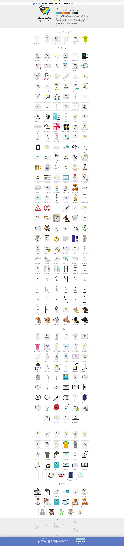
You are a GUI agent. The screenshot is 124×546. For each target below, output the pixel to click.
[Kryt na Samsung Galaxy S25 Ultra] (38, 295)
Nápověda (74, 528)
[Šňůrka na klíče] (66, 72)
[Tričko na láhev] (57, 194)
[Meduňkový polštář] (66, 133)
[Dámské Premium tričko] (57, 332)
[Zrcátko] (38, 393)
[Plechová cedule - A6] (48, 194)
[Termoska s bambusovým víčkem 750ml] (76, 92)
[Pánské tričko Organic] (66, 430)
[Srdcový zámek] (57, 163)
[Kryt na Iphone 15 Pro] (38, 285)
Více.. (36, 529)
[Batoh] (38, 363)
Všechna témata (56, 535)
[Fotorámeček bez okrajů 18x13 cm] (66, 234)
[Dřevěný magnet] (66, 305)
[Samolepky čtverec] (85, 72)
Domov (36, 528)
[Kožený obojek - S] (85, 305)
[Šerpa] (57, 204)
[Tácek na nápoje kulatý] (76, 123)
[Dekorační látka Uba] (38, 224)
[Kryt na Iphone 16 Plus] (57, 275)
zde (59, 542)
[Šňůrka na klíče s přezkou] (66, 204)
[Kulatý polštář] (48, 133)
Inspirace (51, 3)
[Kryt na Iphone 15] (85, 275)
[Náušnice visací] (48, 383)
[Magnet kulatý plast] (85, 204)
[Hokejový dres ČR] (62, 471)
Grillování (55, 525)
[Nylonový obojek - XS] (66, 214)
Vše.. (45, 529)
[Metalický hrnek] (38, 163)
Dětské (46, 524)
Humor (46, 526)
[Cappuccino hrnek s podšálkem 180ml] (76, 72)
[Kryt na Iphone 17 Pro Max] (85, 265)
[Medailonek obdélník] (48, 373)
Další (45, 528)
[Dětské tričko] (86, 35)
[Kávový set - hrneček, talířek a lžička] (57, 143)
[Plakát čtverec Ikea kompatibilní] (57, 153)
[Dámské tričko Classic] (48, 35)
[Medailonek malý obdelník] (66, 403)
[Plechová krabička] (48, 498)
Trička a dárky (44, 3)
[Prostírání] (48, 214)
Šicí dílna (36, 524)
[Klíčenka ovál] (66, 363)
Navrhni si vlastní (58, 3)
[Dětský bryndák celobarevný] (43, 508)
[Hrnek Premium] (57, 35)
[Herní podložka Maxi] (38, 123)
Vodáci (55, 524)
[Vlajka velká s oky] (66, 92)
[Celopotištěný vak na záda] (66, 373)
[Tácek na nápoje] (57, 214)
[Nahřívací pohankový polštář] (85, 403)
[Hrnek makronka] (48, 143)
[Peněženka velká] (57, 383)
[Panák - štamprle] (48, 234)
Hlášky (46, 525)
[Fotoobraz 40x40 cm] (66, 82)
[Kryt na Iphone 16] (48, 275)
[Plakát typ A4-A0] (57, 82)
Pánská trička (37, 523)
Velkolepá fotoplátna (57, 529)
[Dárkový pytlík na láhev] (85, 234)
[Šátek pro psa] (85, 92)
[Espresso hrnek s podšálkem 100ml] (48, 82)
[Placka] (85, 62)
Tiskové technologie (75, 530)
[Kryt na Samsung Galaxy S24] (57, 295)
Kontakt (82, 3)
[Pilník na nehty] (85, 383)
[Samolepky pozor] (38, 204)
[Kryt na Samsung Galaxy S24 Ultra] (76, 295)
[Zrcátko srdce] (48, 393)
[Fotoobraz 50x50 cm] (66, 153)
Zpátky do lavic (56, 523)
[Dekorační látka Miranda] (85, 373)
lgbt (57, 26)
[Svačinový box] (66, 143)
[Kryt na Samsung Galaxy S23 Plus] (38, 305)
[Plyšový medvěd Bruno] (76, 498)
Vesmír (55, 533)
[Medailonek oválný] (57, 373)
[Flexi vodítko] (76, 143)
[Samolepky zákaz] (48, 204)
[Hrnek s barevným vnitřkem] (66, 62)
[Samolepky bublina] (76, 204)
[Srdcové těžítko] (85, 123)
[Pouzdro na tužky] (66, 498)
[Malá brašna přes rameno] (76, 363)
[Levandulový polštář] (76, 224)
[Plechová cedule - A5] (85, 133)
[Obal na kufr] (38, 143)
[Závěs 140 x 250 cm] (48, 265)
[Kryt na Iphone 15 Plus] (48, 285)
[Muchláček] (80, 508)
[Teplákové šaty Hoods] (38, 373)
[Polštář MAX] (76, 62)
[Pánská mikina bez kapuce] (80, 471)
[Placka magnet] (48, 72)
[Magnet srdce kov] (66, 163)
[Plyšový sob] (48, 224)
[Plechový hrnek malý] (38, 92)
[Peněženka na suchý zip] (76, 383)
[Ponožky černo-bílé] (85, 363)
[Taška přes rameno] (66, 393)
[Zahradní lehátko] (38, 265)
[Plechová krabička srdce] (76, 214)
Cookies (74, 532)
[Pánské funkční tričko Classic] (85, 430)
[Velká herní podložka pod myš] (48, 153)
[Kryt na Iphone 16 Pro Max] (76, 275)
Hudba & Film (47, 527)
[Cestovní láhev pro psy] (57, 305)
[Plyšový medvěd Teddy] (85, 498)
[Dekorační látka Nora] (38, 383)
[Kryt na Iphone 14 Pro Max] (76, 285)
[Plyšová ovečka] (76, 163)
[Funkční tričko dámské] (76, 393)
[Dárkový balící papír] (57, 123)
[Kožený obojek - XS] (76, 305)
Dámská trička (37, 526)
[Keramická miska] (66, 224)
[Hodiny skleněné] (76, 153)
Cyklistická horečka (57, 527)
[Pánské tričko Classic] (38, 35)
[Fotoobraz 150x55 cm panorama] (85, 143)
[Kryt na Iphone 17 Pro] (76, 265)
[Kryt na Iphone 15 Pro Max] (85, 194)
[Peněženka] (66, 383)
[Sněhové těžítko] (85, 153)
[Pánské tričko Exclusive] (57, 430)
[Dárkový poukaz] (76, 234)
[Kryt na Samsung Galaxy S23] (85, 295)
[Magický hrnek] (38, 62)
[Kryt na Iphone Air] (38, 275)
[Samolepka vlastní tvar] (57, 62)
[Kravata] (43, 471)
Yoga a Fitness (56, 526)
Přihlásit (78, 3)
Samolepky (37, 525)
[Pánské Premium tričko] (67, 35)
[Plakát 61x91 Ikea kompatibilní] (76, 82)
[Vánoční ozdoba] (57, 234)
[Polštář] (76, 35)
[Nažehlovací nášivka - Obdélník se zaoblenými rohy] (66, 194)
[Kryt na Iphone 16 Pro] (66, 275)
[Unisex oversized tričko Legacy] (76, 332)
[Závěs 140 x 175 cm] (57, 265)
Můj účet (74, 533)
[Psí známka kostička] (38, 194)
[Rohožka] (48, 92)
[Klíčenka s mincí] (76, 194)
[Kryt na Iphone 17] (66, 265)
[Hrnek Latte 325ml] (38, 72)
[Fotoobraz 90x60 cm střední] (85, 214)
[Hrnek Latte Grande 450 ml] (57, 133)
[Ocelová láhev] (38, 133)
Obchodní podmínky (75, 531)
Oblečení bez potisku (66, 523)
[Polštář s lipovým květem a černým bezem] (76, 403)
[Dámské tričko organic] (66, 332)
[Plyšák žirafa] (85, 163)
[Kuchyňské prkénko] (38, 214)
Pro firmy (64, 524)
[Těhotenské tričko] (76, 373)
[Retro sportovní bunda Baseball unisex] (85, 393)
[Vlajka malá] (76, 133)
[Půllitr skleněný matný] (57, 72)
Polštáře (36, 527)
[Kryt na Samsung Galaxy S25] (85, 285)
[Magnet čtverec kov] (85, 82)
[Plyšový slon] (38, 234)
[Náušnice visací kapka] (48, 403)
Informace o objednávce (76, 523)
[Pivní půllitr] (48, 163)
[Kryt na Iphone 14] (57, 285)
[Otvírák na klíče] (57, 224)
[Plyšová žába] (85, 224)
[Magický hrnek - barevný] (66, 123)
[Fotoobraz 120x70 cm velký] (38, 153)
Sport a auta (46, 523)
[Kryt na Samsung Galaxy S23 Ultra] (48, 305)
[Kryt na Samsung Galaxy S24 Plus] (66, 295)
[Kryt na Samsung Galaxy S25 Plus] (48, 295)
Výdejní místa (75, 527)
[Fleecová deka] (38, 82)
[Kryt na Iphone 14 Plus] (66, 285)
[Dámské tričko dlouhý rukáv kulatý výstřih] (57, 403)
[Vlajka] (48, 62)
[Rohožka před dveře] (48, 123)
